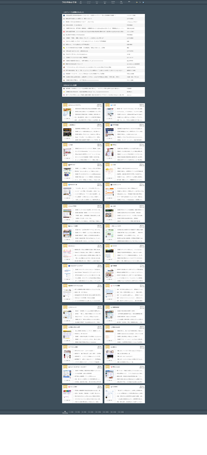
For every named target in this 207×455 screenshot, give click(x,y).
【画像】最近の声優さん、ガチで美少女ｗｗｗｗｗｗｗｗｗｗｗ (82, 80)
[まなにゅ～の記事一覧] (67, 260)
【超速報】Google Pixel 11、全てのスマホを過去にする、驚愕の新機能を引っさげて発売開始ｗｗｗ (131, 128)
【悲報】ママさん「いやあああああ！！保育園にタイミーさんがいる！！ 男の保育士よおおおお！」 (131, 199)
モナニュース (73, 307)
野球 (81, 3)
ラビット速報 (130, 80)
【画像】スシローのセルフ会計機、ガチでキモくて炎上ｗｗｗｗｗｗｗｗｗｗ (89, 209)
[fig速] (67, 155)
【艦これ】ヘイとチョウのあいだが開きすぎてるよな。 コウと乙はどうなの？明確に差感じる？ (131, 359)
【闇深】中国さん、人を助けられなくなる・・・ (128, 134)
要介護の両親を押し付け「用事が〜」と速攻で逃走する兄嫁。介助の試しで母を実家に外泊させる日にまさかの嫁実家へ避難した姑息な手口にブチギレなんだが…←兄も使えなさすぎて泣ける (89, 261)
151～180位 (106, 412)
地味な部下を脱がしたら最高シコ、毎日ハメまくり (79, 18)
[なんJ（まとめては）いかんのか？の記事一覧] (67, 381)
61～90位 (84, 412)
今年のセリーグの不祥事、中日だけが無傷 (85, 298)
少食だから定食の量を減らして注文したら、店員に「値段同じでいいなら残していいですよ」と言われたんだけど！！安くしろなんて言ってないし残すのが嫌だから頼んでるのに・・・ (89, 401)
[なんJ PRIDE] (67, 217)
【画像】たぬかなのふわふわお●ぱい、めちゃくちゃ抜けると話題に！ (131, 333)
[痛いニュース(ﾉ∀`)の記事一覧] (109, 240)
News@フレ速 (73, 184)
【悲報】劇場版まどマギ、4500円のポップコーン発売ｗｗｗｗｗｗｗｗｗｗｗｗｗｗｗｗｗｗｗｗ (131, 131)
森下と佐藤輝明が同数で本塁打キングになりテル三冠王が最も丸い (89, 289)
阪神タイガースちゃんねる (76, 285)
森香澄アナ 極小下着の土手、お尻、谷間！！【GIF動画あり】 (89, 353)
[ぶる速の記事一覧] (109, 220)
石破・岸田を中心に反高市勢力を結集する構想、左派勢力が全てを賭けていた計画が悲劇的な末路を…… (131, 396)
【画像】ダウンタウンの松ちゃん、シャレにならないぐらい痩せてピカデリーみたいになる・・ (131, 249)
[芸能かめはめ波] (109, 338)
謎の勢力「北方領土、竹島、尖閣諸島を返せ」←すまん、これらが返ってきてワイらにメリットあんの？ (131, 322)
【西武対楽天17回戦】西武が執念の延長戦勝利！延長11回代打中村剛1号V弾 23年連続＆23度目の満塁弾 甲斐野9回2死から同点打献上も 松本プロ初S (89, 108)
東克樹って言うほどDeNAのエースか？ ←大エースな (80, 21)
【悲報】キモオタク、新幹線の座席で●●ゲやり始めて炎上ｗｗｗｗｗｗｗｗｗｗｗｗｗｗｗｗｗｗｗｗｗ (131, 114)
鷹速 (128, 47)
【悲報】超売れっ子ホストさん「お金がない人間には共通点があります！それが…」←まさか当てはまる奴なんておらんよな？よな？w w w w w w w (89, 134)
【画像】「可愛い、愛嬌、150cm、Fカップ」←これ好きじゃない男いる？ (85, 38)
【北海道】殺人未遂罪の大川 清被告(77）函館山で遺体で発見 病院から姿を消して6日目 (131, 229)
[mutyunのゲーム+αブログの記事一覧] (67, 280)
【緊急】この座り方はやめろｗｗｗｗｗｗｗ (127, 168)
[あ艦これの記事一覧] (109, 361)
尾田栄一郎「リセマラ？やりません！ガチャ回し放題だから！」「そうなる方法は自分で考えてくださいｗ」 (131, 108)
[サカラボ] (109, 256)
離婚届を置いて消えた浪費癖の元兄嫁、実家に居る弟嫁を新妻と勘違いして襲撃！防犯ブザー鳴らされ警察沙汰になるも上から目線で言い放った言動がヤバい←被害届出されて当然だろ (89, 249)
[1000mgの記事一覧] (109, 159)
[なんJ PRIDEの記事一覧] (67, 220)
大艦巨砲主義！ (116, 307)
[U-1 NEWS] (109, 397)
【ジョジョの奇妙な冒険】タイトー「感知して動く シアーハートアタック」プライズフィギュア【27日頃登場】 (89, 159)
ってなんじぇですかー (132, 21)
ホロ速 (128, 54)
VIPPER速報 (115, 124)
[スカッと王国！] (67, 397)
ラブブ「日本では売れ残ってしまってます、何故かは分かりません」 (131, 196)
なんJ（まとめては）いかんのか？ (78, 366)
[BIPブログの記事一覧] (67, 178)
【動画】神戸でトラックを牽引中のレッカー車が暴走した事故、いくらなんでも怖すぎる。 (131, 159)
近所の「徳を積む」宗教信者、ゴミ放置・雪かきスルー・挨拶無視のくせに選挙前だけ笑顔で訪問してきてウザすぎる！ (89, 393)
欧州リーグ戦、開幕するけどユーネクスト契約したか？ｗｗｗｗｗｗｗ (131, 261)
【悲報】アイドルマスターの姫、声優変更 (76, 57)
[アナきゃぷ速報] (67, 358)
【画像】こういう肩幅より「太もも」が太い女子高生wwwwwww (89, 168)
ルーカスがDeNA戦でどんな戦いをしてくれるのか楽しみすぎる (89, 300)
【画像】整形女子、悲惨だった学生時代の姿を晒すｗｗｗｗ (89, 235)
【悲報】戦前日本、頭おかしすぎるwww (126, 316)
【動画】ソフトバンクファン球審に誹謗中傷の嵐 (128, 221)
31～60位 (78, 412)
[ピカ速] (109, 175)
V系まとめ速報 (130, 73)
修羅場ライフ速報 (131, 70)
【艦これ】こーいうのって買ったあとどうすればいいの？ (130, 350)
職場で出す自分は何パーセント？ (74, 64)
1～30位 (71, 412)
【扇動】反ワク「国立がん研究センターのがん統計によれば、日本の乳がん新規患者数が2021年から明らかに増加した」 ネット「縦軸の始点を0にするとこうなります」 (89, 319)
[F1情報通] (109, 276)
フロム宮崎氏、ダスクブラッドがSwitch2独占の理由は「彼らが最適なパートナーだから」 (89, 278)
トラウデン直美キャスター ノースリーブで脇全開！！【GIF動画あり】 (89, 362)
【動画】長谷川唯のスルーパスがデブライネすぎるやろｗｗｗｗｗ (131, 258)
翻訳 (105, 3)
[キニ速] (109, 116)
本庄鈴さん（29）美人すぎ (81, 333)
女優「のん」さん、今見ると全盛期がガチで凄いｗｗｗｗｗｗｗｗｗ (131, 120)
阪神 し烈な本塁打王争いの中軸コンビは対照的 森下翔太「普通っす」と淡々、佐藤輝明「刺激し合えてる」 (89, 120)
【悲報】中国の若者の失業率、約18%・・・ (127, 311)
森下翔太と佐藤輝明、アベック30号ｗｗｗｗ (85, 376)
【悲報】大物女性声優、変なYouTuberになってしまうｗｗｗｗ (89, 238)
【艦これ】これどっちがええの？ (125, 356)
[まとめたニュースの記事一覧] (109, 198)
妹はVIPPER (130, 60)
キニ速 (114, 105)
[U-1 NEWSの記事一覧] (109, 401)
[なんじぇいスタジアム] (67, 116)
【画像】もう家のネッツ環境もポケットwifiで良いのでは (130, 191)
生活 (97, 3)
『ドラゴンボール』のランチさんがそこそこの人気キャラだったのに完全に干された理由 (88, 67)
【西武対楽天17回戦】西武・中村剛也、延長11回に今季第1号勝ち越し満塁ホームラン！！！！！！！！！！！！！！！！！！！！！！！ (89, 114)
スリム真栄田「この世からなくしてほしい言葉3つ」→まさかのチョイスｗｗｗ (89, 196)
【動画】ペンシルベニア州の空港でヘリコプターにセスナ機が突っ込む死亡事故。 (131, 154)
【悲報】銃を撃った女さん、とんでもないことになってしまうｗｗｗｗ (89, 241)
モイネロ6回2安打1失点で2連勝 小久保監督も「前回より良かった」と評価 (85, 47)
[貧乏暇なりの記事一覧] (67, 139)
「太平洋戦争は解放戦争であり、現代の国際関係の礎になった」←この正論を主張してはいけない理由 (131, 313)
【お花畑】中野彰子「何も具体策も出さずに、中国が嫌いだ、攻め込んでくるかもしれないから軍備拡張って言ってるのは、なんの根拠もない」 (89, 322)
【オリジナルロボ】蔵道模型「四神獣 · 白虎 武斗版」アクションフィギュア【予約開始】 (89, 157)
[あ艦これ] (109, 358)
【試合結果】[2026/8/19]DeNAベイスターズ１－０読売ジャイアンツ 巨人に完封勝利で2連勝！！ (91, 15)
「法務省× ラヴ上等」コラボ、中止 (83, 218)
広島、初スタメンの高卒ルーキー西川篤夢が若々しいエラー (89, 379)
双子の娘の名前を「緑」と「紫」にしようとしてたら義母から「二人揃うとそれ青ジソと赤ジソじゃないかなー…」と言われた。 (98, 70)
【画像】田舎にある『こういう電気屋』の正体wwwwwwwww (89, 177)
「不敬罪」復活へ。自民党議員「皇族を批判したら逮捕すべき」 (89, 215)
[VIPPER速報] (109, 135)
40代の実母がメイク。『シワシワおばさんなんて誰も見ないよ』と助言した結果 (131, 373)
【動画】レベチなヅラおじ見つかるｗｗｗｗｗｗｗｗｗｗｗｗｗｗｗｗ (131, 137)
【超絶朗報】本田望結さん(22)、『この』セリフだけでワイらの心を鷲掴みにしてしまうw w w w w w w (89, 128)
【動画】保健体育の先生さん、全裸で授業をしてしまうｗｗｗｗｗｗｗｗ (84, 60)
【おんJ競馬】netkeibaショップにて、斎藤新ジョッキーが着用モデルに (89, 330)
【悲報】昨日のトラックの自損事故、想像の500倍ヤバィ (130, 209)
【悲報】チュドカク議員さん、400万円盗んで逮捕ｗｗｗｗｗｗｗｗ (89, 221)
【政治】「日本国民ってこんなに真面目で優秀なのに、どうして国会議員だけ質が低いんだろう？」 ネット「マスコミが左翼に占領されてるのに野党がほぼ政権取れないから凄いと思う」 (89, 311)
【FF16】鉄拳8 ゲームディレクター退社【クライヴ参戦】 (88, 275)
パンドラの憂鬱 (116, 285)
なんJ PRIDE (73, 206)
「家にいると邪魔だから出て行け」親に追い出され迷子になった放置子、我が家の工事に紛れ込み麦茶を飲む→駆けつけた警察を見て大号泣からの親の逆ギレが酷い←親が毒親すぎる (89, 258)
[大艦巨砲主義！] (109, 318)
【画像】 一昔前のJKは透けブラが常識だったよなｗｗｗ (88, 336)
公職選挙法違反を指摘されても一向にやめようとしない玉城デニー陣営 (131, 241)
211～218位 (121, 412)
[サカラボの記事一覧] (109, 260)
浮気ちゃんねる (116, 366)
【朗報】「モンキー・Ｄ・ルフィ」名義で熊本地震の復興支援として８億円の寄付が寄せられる (131, 140)
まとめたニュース (116, 184)
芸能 (121, 1)
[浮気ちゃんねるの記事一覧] (109, 381)
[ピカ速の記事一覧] (109, 178)
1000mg (114, 144)
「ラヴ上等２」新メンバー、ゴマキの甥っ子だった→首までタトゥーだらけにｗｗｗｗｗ (89, 188)
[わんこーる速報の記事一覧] (67, 240)
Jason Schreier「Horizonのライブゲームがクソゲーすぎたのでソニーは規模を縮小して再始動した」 (89, 272)
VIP (80, 1)
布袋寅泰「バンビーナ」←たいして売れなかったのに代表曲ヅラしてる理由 (85, 73)
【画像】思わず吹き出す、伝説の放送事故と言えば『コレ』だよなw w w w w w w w (87, 91)
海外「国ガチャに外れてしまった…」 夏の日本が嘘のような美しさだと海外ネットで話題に (131, 300)
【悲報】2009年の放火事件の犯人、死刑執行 (127, 218)
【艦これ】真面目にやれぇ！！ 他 (125, 362)
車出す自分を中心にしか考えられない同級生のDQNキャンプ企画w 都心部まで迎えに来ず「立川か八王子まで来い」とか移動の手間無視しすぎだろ (89, 396)
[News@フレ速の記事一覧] (67, 198)
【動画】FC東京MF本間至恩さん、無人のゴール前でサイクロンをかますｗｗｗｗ (131, 252)
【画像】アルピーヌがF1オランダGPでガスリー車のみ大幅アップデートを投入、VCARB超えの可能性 (131, 280)
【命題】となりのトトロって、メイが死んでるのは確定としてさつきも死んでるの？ (131, 215)
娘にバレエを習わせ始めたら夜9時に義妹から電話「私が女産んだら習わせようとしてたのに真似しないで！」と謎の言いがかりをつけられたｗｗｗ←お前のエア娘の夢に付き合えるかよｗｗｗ (89, 255)
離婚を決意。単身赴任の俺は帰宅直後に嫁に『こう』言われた (131, 376)
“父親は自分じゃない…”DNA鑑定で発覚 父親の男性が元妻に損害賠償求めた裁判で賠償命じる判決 (131, 194)
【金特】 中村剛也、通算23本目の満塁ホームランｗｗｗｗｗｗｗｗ (89, 370)
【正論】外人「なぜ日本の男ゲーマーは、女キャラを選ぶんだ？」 (89, 229)
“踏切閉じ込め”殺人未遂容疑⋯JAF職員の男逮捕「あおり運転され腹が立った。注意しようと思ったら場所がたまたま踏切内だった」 (131, 238)
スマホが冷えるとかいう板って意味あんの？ (127, 188)
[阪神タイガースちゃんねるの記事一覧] (67, 299)
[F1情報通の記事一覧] (109, 280)
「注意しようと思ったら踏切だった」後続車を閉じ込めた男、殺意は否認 (89, 199)
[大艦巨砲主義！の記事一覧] (109, 321)
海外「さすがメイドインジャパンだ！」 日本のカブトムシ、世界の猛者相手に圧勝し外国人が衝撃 (131, 298)
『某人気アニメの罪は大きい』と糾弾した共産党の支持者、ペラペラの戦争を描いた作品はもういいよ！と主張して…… (131, 390)
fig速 (128, 41)
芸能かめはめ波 (130, 28)
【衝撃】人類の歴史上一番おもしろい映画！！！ (128, 336)
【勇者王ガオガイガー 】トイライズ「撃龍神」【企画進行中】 (89, 148)
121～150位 (98, 412)
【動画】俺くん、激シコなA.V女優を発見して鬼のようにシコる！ (131, 330)
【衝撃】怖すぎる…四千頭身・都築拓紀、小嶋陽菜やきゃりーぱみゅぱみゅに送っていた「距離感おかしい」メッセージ (96, 28)
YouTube (113, 1)
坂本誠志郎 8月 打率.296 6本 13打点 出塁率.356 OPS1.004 (89, 295)
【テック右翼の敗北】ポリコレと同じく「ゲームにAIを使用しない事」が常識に (89, 280)
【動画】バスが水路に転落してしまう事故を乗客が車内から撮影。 (131, 151)
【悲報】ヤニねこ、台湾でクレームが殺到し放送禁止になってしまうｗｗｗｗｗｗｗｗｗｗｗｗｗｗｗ (131, 177)
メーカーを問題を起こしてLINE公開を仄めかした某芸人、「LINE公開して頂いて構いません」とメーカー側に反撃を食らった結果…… (131, 393)
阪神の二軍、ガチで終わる (81, 292)
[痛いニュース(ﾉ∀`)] (109, 237)
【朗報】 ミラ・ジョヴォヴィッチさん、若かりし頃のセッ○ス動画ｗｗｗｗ (89, 339)
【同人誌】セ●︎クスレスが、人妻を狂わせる (77, 51)
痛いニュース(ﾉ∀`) (116, 226)
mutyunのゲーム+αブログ (76, 265)
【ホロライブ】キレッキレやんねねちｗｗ (76, 54)
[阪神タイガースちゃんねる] (67, 296)
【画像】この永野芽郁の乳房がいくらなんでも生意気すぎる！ (131, 342)
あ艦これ (114, 347)
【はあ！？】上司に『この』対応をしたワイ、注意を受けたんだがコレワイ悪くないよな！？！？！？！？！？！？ (89, 137)
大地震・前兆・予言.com (133, 77)
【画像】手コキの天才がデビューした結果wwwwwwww (88, 174)
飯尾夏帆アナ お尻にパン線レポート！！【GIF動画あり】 (89, 359)
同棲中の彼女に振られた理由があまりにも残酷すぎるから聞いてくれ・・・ (131, 379)
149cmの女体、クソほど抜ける (74, 25)
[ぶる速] (109, 217)
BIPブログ (72, 164)
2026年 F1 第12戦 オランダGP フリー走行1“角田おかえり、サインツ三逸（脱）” (131, 275)
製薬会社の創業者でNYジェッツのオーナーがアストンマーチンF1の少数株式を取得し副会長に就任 (131, 272)
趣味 (129, 1)
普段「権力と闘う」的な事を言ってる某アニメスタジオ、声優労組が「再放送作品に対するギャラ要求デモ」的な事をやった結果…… (131, 401)
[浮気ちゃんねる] (109, 377)
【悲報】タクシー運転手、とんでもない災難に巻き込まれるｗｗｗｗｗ (89, 232)
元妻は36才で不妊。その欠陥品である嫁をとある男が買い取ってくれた (131, 382)
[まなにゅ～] (67, 256)
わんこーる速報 (74, 226)
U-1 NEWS (114, 386)
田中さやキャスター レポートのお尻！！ (85, 350)
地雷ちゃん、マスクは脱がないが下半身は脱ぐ (78, 44)
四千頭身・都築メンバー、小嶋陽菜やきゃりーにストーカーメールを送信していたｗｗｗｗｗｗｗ (131, 179)
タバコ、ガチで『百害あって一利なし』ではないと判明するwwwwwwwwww (89, 179)
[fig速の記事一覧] (67, 159)
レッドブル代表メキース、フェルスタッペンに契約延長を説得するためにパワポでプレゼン (131, 278)
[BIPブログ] (67, 175)
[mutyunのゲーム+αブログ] (67, 276)
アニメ (97, 1)
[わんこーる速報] (67, 237)
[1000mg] (109, 155)
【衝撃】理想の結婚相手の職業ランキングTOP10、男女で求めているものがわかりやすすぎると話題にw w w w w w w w (89, 140)
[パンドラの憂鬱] (109, 296)
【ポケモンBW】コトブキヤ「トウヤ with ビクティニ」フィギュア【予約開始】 (86, 41)
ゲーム (105, 1)
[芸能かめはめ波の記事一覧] (109, 341)
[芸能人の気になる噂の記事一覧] (67, 341)
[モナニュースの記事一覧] (67, 321)
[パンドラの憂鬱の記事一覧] (109, 299)
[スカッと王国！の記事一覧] (67, 401)
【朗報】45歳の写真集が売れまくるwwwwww (85, 342)
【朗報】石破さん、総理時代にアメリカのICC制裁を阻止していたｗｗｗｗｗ (131, 171)
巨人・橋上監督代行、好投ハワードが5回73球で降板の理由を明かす (89, 117)
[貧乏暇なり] (67, 135)
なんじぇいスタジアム (75, 105)
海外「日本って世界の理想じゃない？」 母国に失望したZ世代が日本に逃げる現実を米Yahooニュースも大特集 (131, 292)
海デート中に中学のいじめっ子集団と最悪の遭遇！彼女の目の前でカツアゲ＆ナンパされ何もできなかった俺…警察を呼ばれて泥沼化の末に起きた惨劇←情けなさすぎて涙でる (110, 95)
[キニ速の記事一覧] (109, 119)
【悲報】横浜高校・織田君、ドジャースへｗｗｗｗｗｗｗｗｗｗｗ (89, 212)
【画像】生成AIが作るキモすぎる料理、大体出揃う (129, 212)
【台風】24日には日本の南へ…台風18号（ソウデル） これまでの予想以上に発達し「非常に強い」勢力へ (93, 77)
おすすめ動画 (130, 18)
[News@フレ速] (67, 195)
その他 (121, 3)
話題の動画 (129, 44)
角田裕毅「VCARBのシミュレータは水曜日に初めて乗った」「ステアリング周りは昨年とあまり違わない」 (93, 88)
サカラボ (114, 245)
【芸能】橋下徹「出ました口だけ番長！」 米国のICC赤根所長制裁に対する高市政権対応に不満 (131, 232)
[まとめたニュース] (109, 195)
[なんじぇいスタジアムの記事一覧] (67, 119)
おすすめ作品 (130, 51)
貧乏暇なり (129, 91)
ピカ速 (114, 164)
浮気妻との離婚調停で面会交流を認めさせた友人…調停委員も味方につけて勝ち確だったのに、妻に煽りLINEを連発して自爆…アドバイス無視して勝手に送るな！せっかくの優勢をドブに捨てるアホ (89, 390)
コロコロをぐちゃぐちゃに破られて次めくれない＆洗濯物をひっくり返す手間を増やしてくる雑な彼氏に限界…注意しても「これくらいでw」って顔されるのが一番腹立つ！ (89, 399)
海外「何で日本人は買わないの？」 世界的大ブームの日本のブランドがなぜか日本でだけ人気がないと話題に (131, 289)
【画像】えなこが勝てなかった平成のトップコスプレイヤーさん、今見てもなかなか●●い (131, 117)
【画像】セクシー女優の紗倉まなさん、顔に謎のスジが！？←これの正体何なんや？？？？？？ (89, 131)
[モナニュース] (67, 318)
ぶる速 (114, 206)
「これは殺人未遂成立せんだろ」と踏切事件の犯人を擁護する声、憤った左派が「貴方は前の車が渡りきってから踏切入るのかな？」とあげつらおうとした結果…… (131, 399)
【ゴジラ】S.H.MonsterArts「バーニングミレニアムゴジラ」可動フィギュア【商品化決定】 (89, 151)
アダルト (113, 3)
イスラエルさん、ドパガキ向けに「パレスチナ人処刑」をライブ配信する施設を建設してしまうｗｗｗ (131, 111)
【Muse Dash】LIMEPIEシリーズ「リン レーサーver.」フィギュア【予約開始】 (89, 154)
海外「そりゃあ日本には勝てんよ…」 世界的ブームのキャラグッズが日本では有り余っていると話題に (131, 295)
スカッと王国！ (130, 31)
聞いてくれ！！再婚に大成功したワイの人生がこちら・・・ (131, 370)
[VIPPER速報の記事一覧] (109, 139)
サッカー (89, 3)
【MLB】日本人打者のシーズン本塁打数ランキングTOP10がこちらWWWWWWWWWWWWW (89, 111)
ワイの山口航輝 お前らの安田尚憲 (83, 373)
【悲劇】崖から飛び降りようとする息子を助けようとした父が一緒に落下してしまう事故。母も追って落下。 (131, 148)
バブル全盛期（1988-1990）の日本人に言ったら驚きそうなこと (131, 319)
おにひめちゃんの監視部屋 (133, 64)
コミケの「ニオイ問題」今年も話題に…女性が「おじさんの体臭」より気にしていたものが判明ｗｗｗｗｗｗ (89, 191)
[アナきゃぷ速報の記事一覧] (67, 361)
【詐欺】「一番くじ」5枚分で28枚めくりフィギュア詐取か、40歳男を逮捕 (89, 313)
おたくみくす (130, 57)
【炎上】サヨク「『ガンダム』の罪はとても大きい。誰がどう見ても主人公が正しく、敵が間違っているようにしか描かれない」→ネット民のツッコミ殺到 (89, 316)
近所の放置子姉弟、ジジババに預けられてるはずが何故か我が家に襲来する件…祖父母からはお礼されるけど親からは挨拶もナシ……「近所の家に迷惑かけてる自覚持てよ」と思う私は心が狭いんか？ (117, 31)
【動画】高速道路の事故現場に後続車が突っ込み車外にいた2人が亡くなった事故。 (131, 157)
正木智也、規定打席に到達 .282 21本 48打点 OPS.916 (88, 382)
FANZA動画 (129, 25)
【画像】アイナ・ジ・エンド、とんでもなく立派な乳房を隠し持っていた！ (131, 339)
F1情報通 (129, 88)
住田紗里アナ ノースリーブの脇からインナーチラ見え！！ (89, 356)
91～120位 (91, 412)
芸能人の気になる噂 (75, 327)
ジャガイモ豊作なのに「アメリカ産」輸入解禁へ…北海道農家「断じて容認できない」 (89, 194)
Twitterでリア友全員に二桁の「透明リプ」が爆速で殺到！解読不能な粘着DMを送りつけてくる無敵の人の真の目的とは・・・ (89, 252)
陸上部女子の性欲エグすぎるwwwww (75, 34)
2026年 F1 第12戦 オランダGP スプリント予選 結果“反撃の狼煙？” (131, 269)
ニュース (89, 1)
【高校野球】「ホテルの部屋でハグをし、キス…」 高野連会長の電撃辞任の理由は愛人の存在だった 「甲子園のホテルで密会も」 (131, 235)
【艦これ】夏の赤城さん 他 (123, 353)
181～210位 (113, 412)
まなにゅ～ (129, 95)
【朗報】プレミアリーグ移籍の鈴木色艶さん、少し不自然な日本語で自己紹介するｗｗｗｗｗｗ (131, 255)
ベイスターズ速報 (131, 15)
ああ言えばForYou (131, 67)
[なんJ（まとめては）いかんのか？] (67, 377)
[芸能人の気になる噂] (67, 338)
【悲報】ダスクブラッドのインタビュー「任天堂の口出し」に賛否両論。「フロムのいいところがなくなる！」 (89, 269)
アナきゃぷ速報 (74, 347)
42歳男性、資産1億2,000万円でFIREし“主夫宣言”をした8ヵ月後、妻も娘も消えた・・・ (131, 174)
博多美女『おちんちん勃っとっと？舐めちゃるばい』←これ (89, 171)
